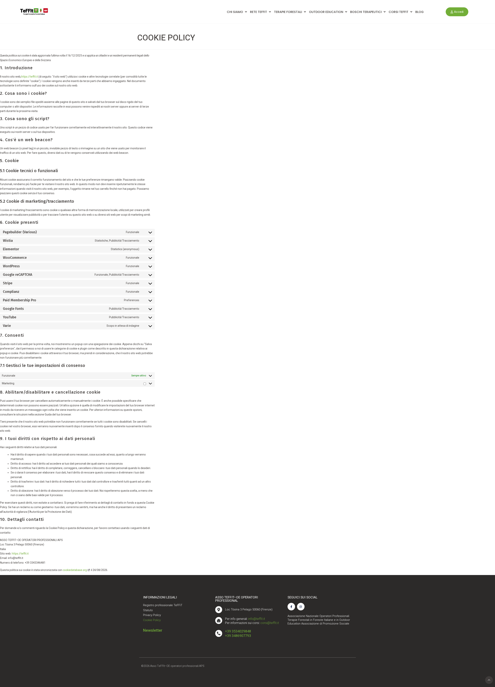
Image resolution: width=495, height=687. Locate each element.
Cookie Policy (152, 620)
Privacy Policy (152, 615)
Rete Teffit (258, 12)
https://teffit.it (29, 76)
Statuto (148, 610)
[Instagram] (301, 606)
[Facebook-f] (291, 606)
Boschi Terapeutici (366, 12)
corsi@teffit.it (269, 623)
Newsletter (152, 630)
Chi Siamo (235, 12)
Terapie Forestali (288, 12)
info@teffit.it (256, 619)
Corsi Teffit (398, 12)
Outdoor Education (326, 12)
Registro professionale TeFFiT (162, 605)
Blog (419, 12)
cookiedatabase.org (75, 570)
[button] (457, 11)
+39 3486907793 (238, 636)
